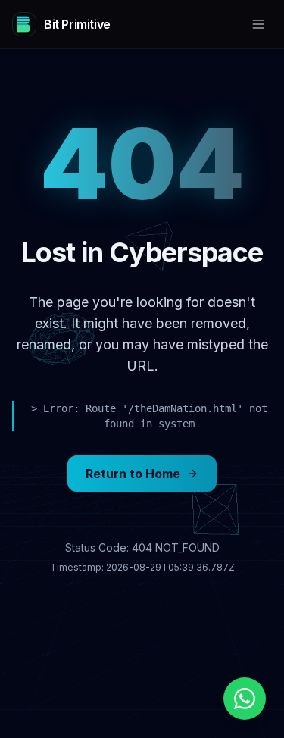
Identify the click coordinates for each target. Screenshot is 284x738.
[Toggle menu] (258, 24)
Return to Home (133, 473)
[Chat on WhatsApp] (244, 698)
